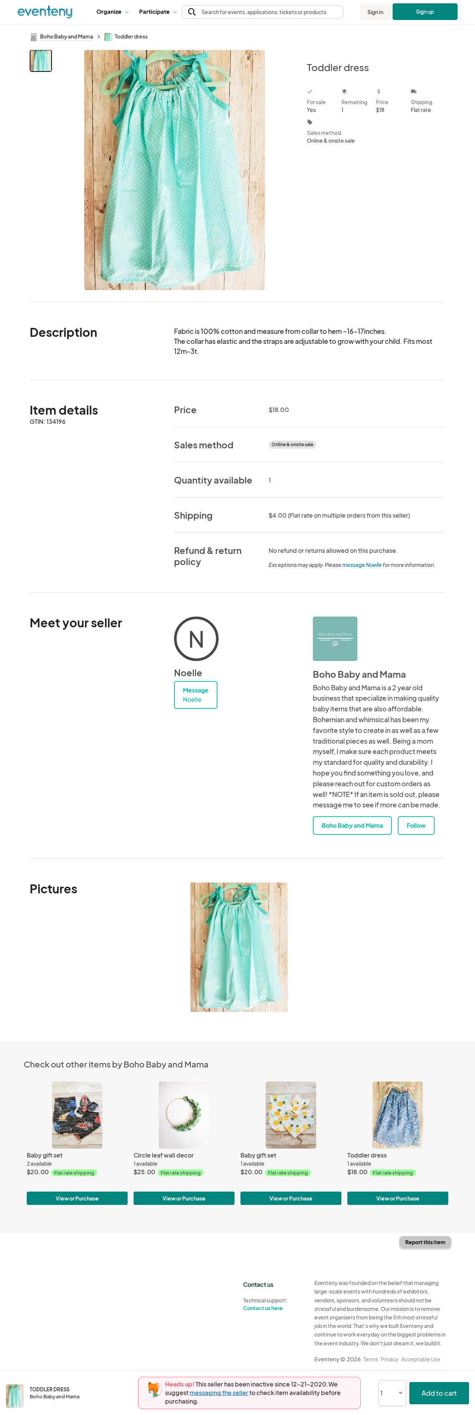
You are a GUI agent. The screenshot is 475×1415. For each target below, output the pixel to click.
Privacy (390, 1359)
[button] (112, 11)
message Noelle (362, 564)
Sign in (375, 12)
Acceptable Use (420, 1359)
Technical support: (265, 1304)
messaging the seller (219, 1392)
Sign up (425, 11)
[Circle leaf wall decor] (184, 1115)
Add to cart (439, 1393)
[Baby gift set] (77, 1115)
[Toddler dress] (397, 1115)
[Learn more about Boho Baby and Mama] (335, 639)
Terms (370, 1359)
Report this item (425, 1242)
